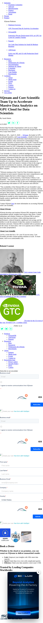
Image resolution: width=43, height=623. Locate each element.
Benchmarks (12, 74)
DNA (10, 83)
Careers (10, 85)
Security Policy (13, 364)
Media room (12, 79)
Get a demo (8, 93)
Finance (11, 10)
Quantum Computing (15, 5)
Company (7, 76)
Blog (10, 61)
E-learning (11, 68)
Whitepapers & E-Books (16, 63)
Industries (7, 3)
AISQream (12, 337)
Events (10, 81)
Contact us (11, 89)
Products (7, 334)
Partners (11, 87)
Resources (7, 59)
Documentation (13, 64)
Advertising (12, 12)
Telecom (11, 6)
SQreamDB (12, 335)
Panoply (11, 339)
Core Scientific (22, 137)
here (12, 203)
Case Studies (12, 72)
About (10, 78)
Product (6, 18)
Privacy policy (13, 362)
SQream (25, 135)
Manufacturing (13, 8)
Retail (10, 14)
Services (7, 91)
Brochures (11, 70)
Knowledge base (9, 360)
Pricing (6, 16)
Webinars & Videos (14, 66)
